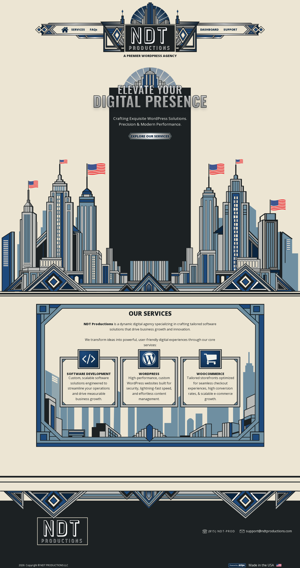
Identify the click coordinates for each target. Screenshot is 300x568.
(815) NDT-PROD (221, 531)
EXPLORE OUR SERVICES (150, 136)
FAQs (93, 29)
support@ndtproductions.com (269, 531)
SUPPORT (230, 29)
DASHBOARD (209, 29)
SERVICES (78, 29)
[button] (65, 30)
